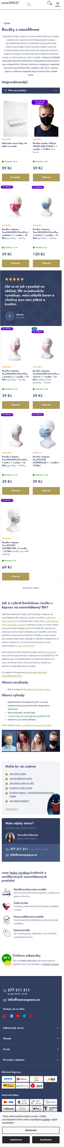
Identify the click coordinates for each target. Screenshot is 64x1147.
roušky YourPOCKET (25, 646)
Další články (11, 809)
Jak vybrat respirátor (19, 801)
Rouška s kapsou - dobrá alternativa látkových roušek (32, 794)
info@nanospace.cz (23, 855)
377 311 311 (19, 849)
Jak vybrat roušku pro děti (22, 783)
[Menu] (57, 4)
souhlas (46, 1119)
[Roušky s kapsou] (31, 741)
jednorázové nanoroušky (38, 689)
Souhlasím (46, 1139)
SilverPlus (51, 652)
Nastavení (31, 1130)
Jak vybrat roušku (18, 774)
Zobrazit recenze (50, 964)
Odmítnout (16, 1139)
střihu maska (8, 621)
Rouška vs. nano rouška (21, 788)
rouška (47, 618)
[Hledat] (29, 4)
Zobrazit (46, 177)
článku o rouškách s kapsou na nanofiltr (33, 725)
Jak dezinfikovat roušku (21, 778)
